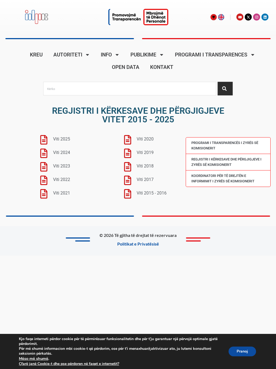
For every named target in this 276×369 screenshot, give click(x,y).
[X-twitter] (248, 17)
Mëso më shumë (33, 358)
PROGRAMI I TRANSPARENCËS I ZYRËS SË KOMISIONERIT (224, 145)
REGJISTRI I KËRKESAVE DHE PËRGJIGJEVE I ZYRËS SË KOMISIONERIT (226, 162)
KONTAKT (161, 67)
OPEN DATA (125, 67)
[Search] (225, 88)
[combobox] (129, 88)
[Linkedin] (264, 17)
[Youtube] (239, 17)
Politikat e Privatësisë (138, 243)
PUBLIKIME (143, 55)
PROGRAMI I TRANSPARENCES (211, 55)
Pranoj (242, 351)
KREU (36, 55)
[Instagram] (256, 17)
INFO (106, 55)
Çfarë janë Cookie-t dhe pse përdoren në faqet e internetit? (69, 363)
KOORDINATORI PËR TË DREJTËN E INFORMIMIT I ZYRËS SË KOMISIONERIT (222, 178)
